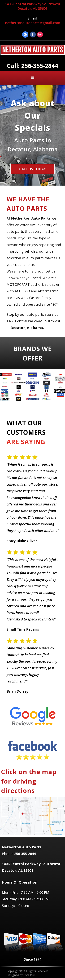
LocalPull (29, 975)
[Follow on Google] (25, 34)
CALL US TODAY (32, 169)
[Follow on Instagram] (40, 34)
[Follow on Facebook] (33, 34)
